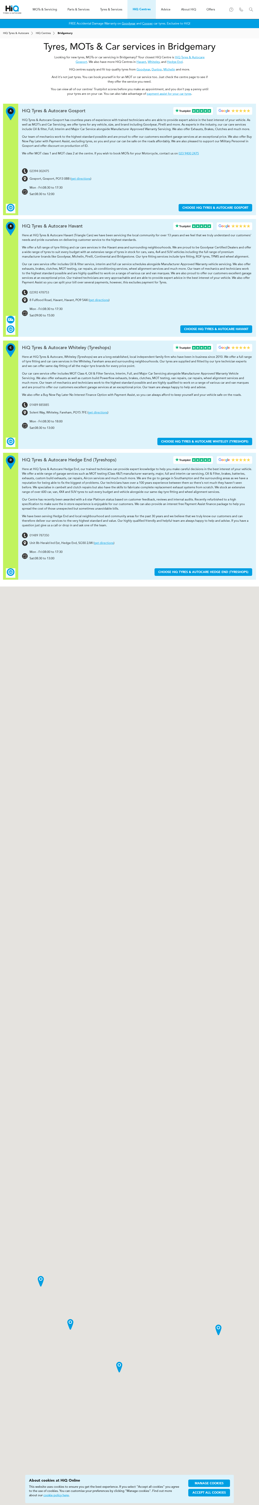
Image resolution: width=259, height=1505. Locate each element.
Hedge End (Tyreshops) (69, 460)
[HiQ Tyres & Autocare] (12, 9)
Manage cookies (209, 1483)
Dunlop (157, 69)
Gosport (54, 111)
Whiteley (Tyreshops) (66, 347)
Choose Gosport (215, 207)
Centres (43, 33)
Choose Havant (216, 329)
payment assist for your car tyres (169, 94)
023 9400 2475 (189, 153)
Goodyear (129, 23)
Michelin (169, 69)
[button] (119, 1367)
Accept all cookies (209, 1492)
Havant (141, 62)
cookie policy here (56, 1495)
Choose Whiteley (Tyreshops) (204, 441)
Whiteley (154, 62)
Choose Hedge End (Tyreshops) (203, 572)
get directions (80, 178)
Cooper (147, 23)
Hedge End (175, 62)
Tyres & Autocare (16, 33)
